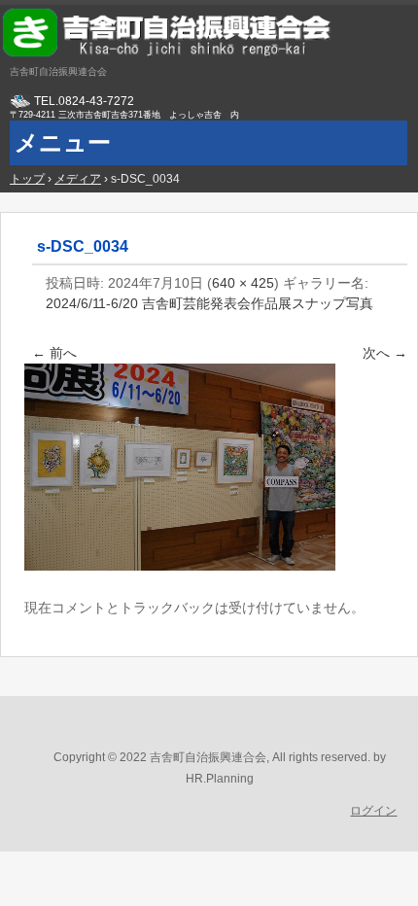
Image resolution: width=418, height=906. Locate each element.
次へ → (385, 353)
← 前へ (54, 353)
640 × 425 (243, 283)
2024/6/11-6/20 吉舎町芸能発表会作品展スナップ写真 (209, 303)
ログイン (373, 811)
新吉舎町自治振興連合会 (209, 34)
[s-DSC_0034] (179, 566)
